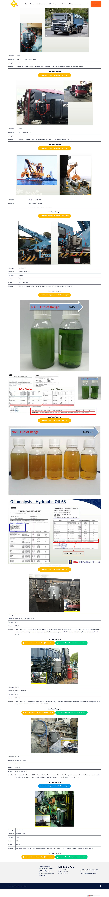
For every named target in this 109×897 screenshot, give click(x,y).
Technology (42, 870)
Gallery (54, 4)
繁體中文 (92, 895)
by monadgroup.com (15, 886)
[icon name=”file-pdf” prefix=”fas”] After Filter (71, 643)
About (31, 4)
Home (26, 4)
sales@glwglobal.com (90, 873)
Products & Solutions (41, 4)
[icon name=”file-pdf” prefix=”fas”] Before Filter (38, 643)
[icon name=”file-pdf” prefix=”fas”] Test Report (54, 75)
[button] (96, 4)
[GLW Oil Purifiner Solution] (14, 3)
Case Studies (62, 4)
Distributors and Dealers (46, 868)
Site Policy (24, 886)
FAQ (50, 4)
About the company (44, 866)
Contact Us (42, 875)
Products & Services (45, 872)
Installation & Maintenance (75, 4)
